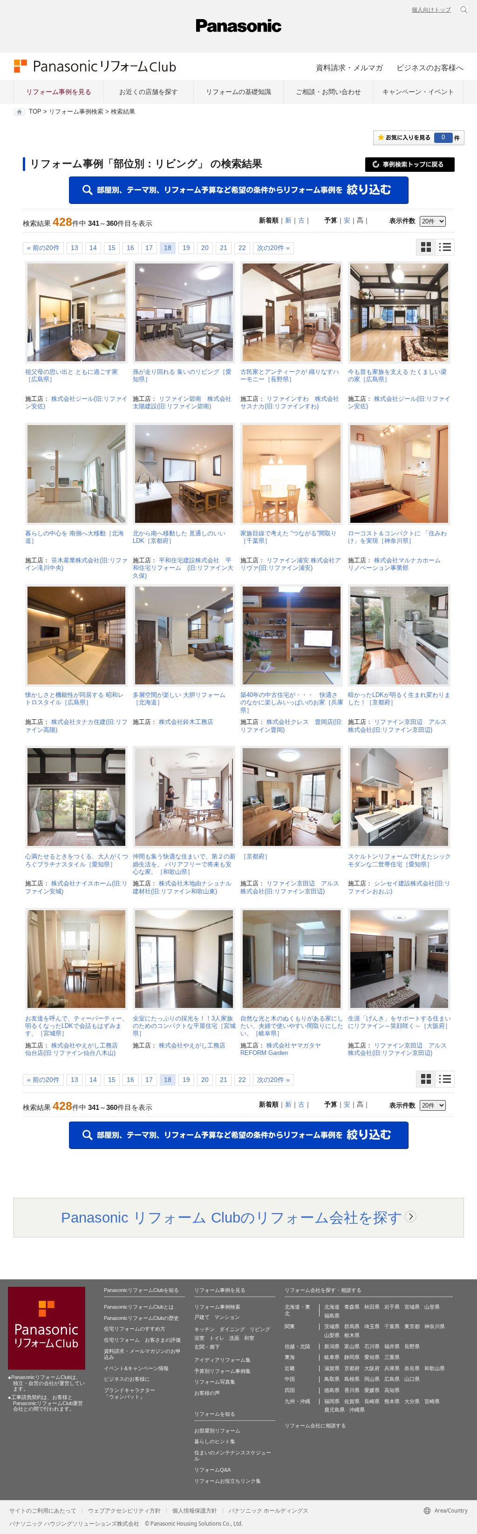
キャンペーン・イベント (418, 91)
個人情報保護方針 (194, 1511)
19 (186, 247)
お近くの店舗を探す (148, 91)
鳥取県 (332, 1379)
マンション (227, 1317)
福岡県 (332, 1401)
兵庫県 (392, 1368)
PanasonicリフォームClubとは (139, 1307)
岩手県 (392, 1307)
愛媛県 (372, 1390)
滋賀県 (332, 1368)
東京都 (412, 1326)
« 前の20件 (43, 247)
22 (242, 247)
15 (112, 247)
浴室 (199, 1338)
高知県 (392, 1390)
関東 (290, 1326)
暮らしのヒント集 (214, 1441)
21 (223, 247)
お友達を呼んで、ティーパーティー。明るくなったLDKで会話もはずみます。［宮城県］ (76, 1026)
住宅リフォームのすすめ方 (134, 1328)
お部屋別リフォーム (217, 1430)
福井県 (392, 1346)
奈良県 (412, 1368)
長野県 (412, 1346)
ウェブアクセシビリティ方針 (124, 1511)
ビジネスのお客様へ (429, 67)
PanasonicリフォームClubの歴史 (141, 1318)
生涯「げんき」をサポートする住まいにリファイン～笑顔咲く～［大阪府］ (399, 1022)
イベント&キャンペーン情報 (136, 1368)
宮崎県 (432, 1401)
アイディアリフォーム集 (222, 1360)
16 (130, 247)
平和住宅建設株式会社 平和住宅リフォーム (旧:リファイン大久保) (183, 568)
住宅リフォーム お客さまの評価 (142, 1340)
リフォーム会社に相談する (315, 1425)
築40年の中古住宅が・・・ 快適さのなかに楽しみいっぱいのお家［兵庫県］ (291, 702)
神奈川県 (434, 1326)
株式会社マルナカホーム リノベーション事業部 (397, 564)
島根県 (352, 1379)
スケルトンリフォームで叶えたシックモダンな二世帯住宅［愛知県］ (399, 860)
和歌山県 (434, 1368)
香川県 (352, 1390)
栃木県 (352, 1335)
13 (74, 247)
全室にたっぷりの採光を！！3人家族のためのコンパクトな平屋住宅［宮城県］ (184, 1026)
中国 (290, 1379)
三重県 (392, 1357)
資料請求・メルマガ (349, 67)
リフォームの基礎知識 (238, 91)
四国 (290, 1390)
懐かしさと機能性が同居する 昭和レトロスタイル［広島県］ (74, 698)
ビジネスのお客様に (127, 1379)
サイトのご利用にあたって (42, 1511)
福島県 (332, 1315)
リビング (260, 1329)
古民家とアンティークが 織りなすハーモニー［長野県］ (289, 375)
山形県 (432, 1307)
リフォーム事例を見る (58, 91)
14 (93, 247)
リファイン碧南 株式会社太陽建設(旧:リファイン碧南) (182, 402)
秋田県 (372, 1307)
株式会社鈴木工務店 (186, 721)
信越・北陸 (297, 1346)
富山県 (352, 1346)
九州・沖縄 (297, 1401)
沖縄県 (357, 1409)
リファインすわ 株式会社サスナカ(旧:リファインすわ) (289, 402)
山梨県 (332, 1335)
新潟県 (332, 1346)
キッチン (204, 1329)
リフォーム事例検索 (76, 111)
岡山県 (372, 1379)
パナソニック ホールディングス (268, 1511)
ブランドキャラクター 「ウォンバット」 (129, 1393)
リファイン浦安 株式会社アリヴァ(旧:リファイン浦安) (290, 564)
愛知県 (372, 1357)
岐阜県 (332, 1357)
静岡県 (352, 1357)
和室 (249, 1338)
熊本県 (392, 1401)
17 (149, 247)
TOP (35, 111)
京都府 (352, 1368)
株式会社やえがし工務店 (192, 1045)
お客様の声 (207, 1393)
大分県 (412, 1401)
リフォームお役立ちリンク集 (227, 1481)
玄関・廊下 (207, 1347)
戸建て (202, 1317)
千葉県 (392, 1326)
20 (205, 247)
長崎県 (372, 1401)
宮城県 (412, 1307)
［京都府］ (255, 856)
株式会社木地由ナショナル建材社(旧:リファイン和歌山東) (182, 887)
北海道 (332, 1307)
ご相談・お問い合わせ (328, 91)
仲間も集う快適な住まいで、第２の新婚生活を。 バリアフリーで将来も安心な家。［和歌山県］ (184, 864)
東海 (290, 1357)
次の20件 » (273, 247)
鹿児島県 (334, 1409)
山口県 (412, 1379)
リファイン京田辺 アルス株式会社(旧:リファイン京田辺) (397, 725)
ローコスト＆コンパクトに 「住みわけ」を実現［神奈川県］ (397, 537)
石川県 (372, 1346)
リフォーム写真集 (214, 1382)
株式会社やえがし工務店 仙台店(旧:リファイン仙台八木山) (74, 1049)
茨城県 (332, 1326)
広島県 (392, 1379)
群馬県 (352, 1326)
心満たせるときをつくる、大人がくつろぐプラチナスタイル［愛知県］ (76, 860)
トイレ (217, 1338)
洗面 (234, 1338)
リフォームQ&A (212, 1470)
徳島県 (332, 1390)
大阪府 (372, 1368)
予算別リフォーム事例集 (222, 1371)
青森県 (352, 1307)
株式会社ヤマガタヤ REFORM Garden (283, 1049)
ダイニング (232, 1329)
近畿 (290, 1368)
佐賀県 (352, 1401)
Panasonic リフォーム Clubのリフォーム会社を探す (231, 1217)
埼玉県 (372, 1326)
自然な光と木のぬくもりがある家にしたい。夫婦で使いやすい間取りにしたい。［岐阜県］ (291, 1026)
